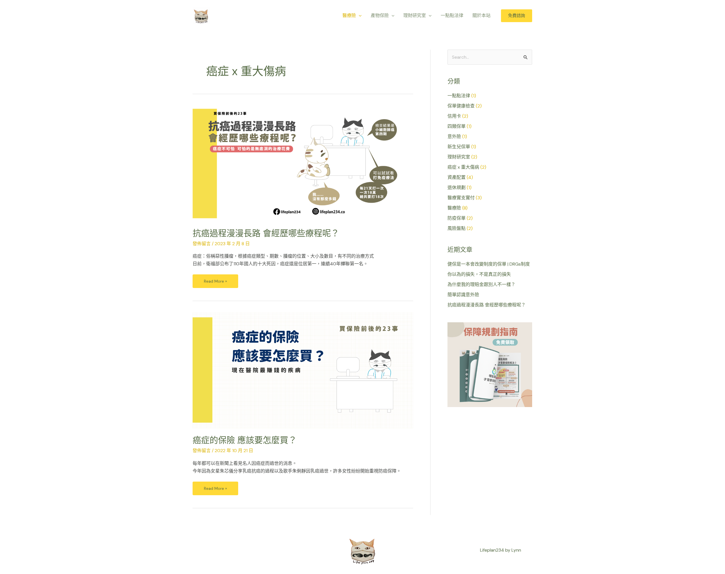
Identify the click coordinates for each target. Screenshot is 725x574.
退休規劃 (456, 187)
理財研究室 (458, 157)
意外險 (454, 136)
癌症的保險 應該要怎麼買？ (245, 440)
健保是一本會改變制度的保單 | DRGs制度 (488, 264)
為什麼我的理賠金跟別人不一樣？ (481, 284)
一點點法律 (458, 96)
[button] (359, 16)
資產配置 (456, 177)
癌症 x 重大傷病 (463, 167)
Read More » (215, 279)
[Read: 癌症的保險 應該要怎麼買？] (303, 370)
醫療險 (454, 208)
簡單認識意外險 (463, 295)
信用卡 (454, 116)
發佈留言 (202, 244)
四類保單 (456, 126)
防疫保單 (456, 218)
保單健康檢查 (461, 106)
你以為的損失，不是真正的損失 (479, 274)
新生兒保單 (458, 147)
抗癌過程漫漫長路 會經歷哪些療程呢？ (266, 233)
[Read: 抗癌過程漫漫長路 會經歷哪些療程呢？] (303, 163)
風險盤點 (456, 228)
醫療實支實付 (461, 198)
